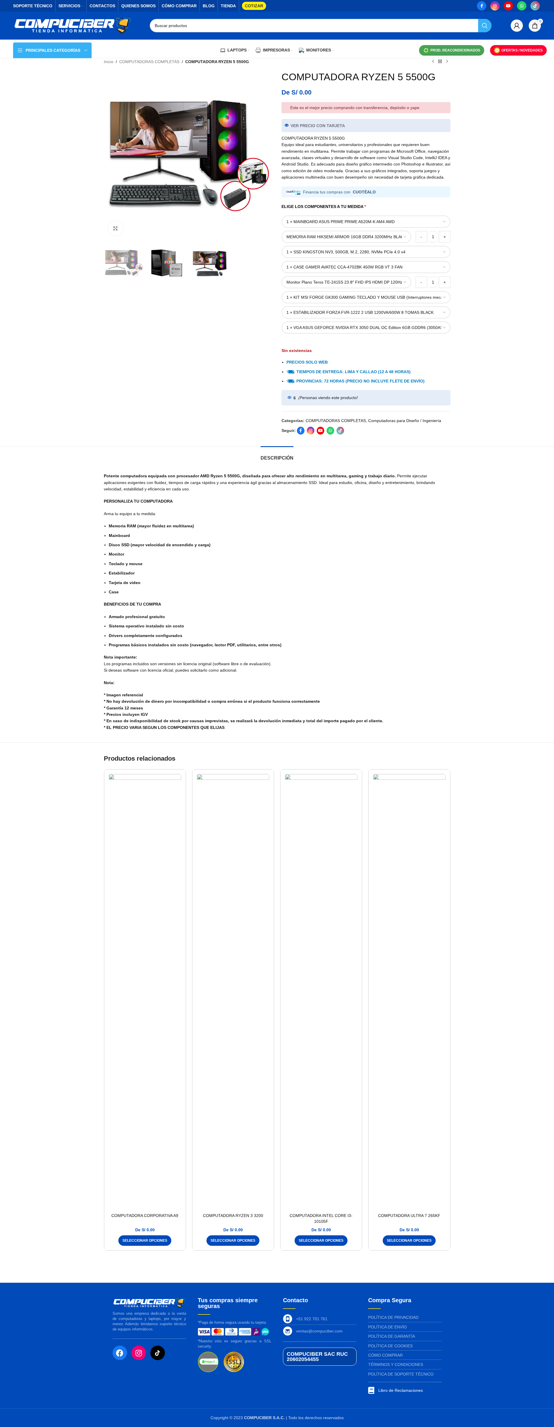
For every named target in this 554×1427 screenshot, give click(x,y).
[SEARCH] (484, 25)
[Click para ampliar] (115, 228)
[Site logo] (72, 25)
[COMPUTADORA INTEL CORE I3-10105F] (321, 992)
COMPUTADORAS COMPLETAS (149, 61)
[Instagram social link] (495, 5)
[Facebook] (120, 1353)
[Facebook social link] (481, 5)
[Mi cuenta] (517, 25)
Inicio (108, 61)
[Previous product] (433, 61)
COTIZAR (254, 5)
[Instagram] (138, 1353)
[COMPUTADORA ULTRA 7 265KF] (409, 992)
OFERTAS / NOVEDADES (522, 50)
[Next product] (446, 61)
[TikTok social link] (535, 5)
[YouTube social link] (508, 5)
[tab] (277, 455)
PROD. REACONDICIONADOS (455, 50)
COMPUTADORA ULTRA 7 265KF (409, 1215)
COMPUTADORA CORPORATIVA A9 (144, 1215)
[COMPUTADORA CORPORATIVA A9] (145, 992)
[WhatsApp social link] (521, 5)
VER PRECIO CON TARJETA (318, 125)
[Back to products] (440, 61)
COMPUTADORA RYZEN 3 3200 (233, 1215)
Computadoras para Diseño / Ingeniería (404, 420)
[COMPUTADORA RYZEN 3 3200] (233, 992)
